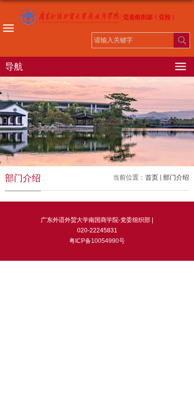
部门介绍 (176, 177)
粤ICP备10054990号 (97, 240)
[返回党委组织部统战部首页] (97, 17)
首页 (151, 177)
